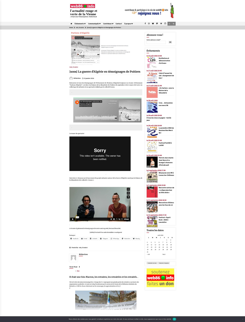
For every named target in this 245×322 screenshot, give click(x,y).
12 (155, 245)
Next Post (73, 267)
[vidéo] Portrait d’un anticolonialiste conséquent (106, 232)
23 (171, 247)
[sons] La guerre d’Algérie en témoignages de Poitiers (104, 71)
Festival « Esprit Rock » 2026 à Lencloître (165, 219)
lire (78, 271)
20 (159, 247)
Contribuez (107, 24)
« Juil (148, 254)
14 (163, 245)
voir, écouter (73, 67)
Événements (79, 24)
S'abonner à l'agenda (164, 263)
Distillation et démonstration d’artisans (164, 60)
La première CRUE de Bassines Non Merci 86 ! (166, 130)
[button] (169, 24)
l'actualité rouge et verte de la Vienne (83, 12)
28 (163, 249)
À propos (127, 24)
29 (167, 249)
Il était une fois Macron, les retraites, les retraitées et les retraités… (103, 277)
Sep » (164, 254)
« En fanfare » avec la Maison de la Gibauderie (166, 90)
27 (159, 249)
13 (159, 245)
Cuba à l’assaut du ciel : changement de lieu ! (166, 75)
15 (167, 245)
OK (174, 319)
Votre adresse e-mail (154, 40)
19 (155, 247)
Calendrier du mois (152, 263)
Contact (119, 24)
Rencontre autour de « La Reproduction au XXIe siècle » (166, 190)
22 (167, 247)
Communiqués (93, 24)
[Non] (243, 319)
